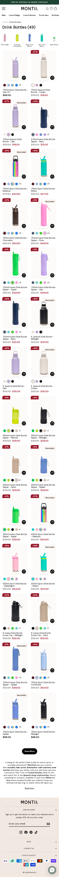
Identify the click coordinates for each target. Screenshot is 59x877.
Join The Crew (29, 810)
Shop (29, 842)
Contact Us (29, 848)
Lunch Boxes (29, 15)
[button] (52, 870)
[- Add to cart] (24, 78)
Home (5, 22)
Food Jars (43, 15)
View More (29, 751)
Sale (4, 15)
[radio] (4, 85)
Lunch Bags (14, 15)
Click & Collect (29, 855)
